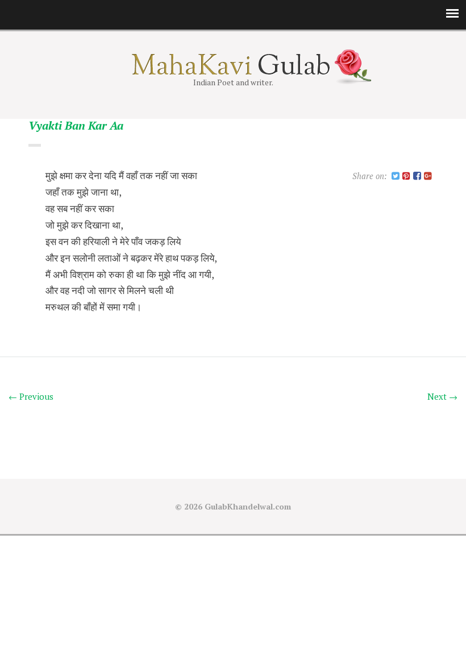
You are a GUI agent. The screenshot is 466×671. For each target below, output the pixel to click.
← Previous (31, 396)
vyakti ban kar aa (75, 126)
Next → (442, 396)
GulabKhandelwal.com (248, 506)
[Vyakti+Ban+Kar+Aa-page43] (396, 177)
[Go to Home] (233, 71)
